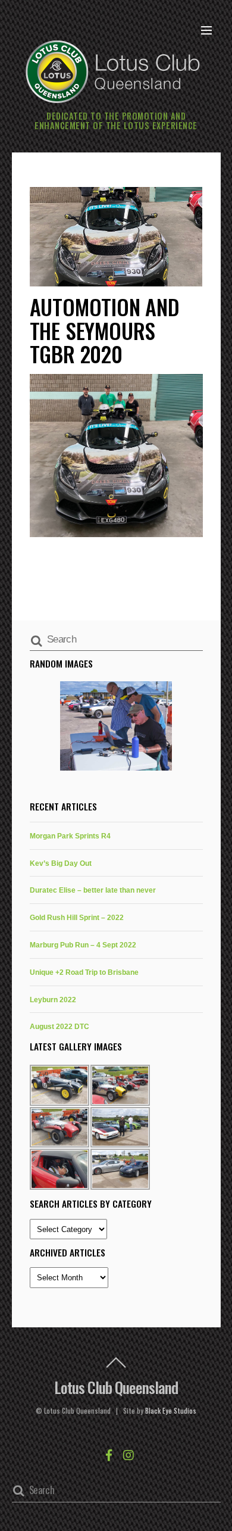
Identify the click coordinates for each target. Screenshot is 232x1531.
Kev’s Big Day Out (61, 863)
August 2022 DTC (59, 1026)
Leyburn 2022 (53, 999)
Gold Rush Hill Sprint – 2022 (77, 917)
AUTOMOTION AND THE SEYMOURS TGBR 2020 (105, 330)
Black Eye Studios (170, 1410)
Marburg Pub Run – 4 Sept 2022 (83, 945)
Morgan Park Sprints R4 (70, 836)
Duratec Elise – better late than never (93, 890)
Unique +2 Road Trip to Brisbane (84, 972)
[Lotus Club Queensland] (113, 70)
